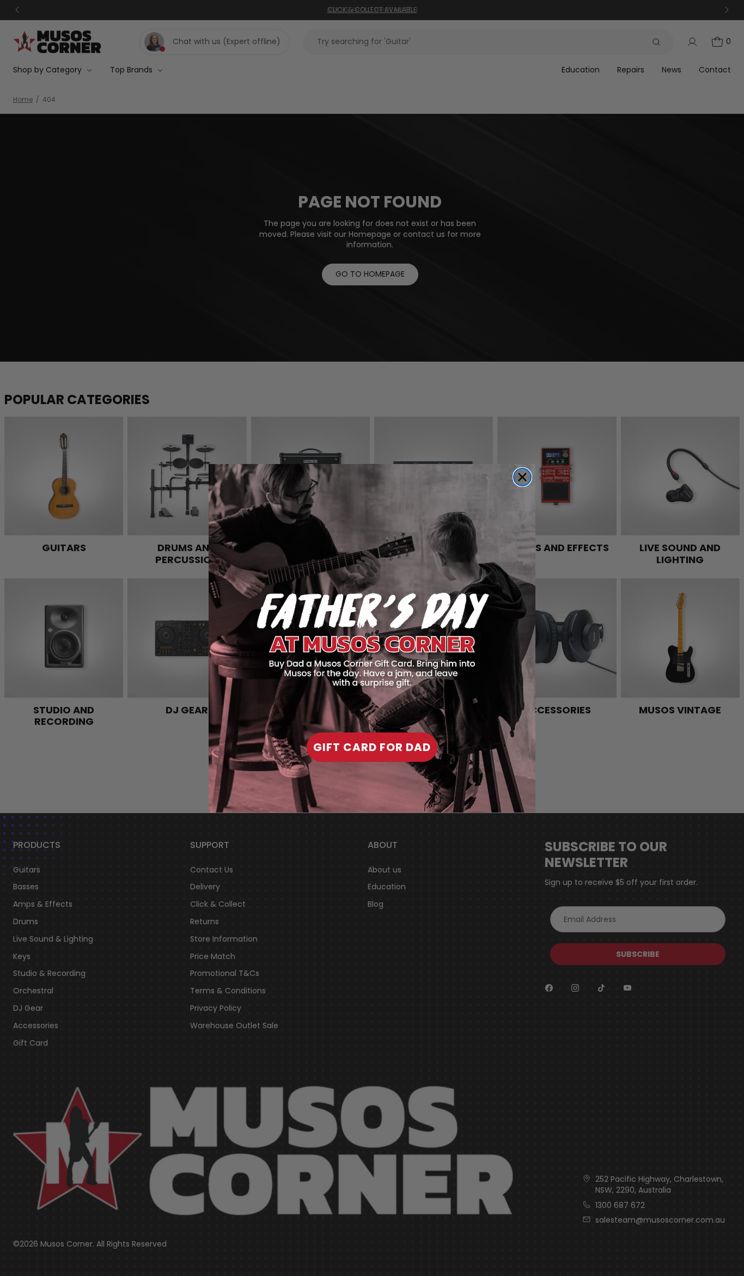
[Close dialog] (522, 477)
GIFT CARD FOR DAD (372, 747)
